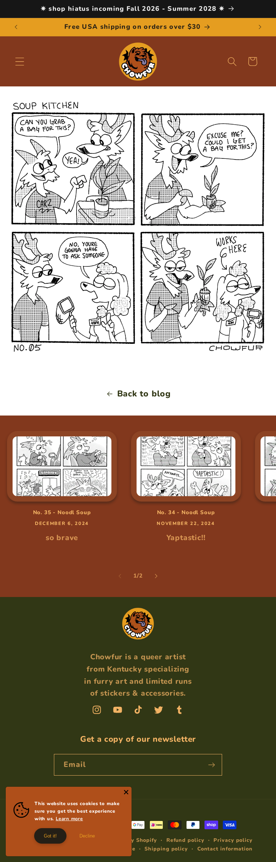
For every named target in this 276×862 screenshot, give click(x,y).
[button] (19, 61)
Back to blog (144, 393)
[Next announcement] (260, 27)
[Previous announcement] (16, 27)
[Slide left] (120, 576)
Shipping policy (166, 848)
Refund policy (185, 840)
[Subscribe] (211, 765)
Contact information (225, 848)
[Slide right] (156, 576)
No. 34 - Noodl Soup (186, 512)
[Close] (126, 792)
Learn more (69, 819)
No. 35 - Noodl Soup (62, 512)
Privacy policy (233, 840)
